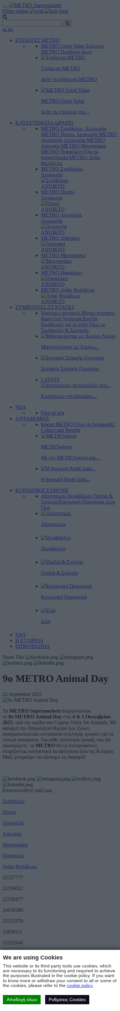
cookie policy (79, 985)
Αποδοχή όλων (22, 999)
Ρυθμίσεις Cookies (67, 999)
